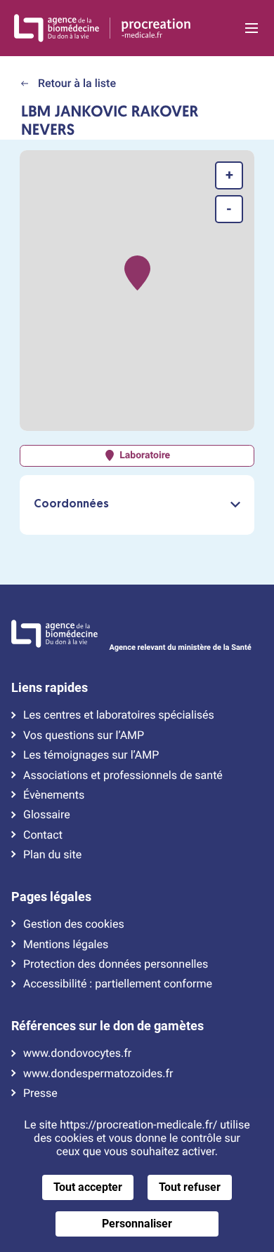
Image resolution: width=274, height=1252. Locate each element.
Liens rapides (49, 688)
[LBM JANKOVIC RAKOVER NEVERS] (137, 273)
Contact (43, 835)
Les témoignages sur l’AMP (91, 755)
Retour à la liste (75, 83)
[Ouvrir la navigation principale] (251, 28)
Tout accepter (87, 1187)
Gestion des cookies (73, 924)
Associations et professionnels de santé (123, 775)
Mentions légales (65, 944)
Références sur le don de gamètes (107, 1026)
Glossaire (46, 814)
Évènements (53, 795)
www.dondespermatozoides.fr (98, 1073)
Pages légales (51, 897)
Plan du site (52, 854)
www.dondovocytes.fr (77, 1053)
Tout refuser (190, 1187)
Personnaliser (137, 1223)
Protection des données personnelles (115, 964)
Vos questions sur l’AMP (83, 735)
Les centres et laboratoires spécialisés (118, 715)
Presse (40, 1093)
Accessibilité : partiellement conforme (117, 984)
